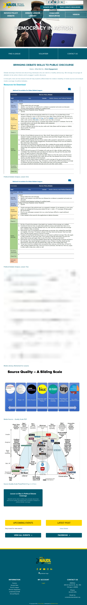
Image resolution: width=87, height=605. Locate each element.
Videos (76, 14)
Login (43, 583)
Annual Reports (14, 594)
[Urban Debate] (15, 5)
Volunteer (43, 54)
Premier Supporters (14, 589)
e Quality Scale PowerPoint (17, 484)
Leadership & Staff (14, 592)
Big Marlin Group (54, 603)
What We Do (39, 69)
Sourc (6, 484)
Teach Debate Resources (70, 7)
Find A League (14, 587)
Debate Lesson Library (32, 14)
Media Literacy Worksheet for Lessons (16, 366)
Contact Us (72, 54)
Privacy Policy (41, 603)
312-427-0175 (72, 592)
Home (32, 69)
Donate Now (48, 7)
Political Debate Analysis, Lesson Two (16, 267)
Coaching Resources (54, 14)
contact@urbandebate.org (72, 597)
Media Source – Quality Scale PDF (15, 419)
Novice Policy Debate (11, 14)
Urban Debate (64, 528)
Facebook (63, 535)
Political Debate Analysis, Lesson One (16, 177)
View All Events (22, 535)
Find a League (14, 54)
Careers (14, 583)
